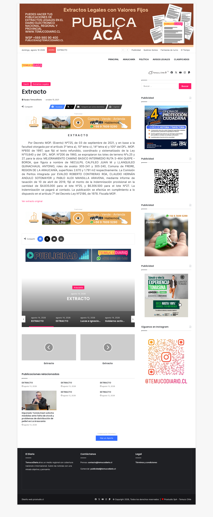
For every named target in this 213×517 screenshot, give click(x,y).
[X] (47, 239)
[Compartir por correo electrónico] (54, 239)
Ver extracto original (32, 201)
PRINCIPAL (113, 59)
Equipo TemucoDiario (33, 100)
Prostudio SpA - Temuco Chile (177, 499)
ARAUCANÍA (129, 59)
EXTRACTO (62, 50)
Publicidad (136, 50)
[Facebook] (40, 239)
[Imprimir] (61, 239)
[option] (104, 298)
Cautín (26, 84)
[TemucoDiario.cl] (32, 66)
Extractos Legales (41, 84)
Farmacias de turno (169, 50)
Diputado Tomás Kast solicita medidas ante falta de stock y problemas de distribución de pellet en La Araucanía (38, 417)
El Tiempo (185, 50)
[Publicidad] (106, 25)
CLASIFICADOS (181, 59)
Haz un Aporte (106, 438)
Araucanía (104, 287)
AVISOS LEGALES (161, 59)
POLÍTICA (144, 59)
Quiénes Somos (151, 50)
